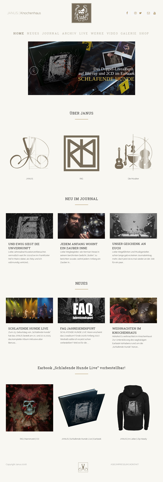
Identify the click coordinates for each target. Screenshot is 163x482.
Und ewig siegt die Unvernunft (23, 246)
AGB (113, 464)
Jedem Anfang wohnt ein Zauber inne (79, 246)
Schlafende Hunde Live (28, 328)
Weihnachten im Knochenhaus (126, 330)
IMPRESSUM (122, 464)
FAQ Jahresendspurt (77, 328)
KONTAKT (134, 464)
